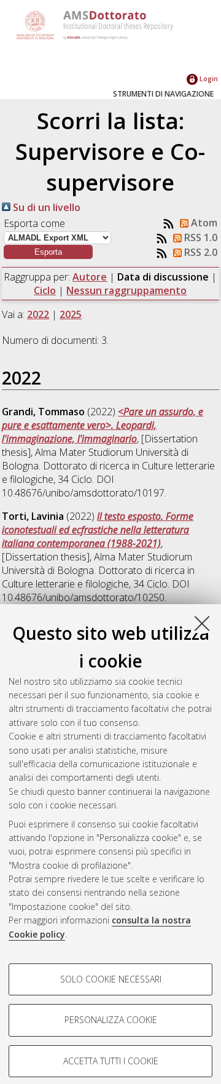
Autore (89, 277)
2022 (38, 314)
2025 (71, 314)
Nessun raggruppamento (126, 290)
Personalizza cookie (110, 1020)
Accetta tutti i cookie (110, 1061)
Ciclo (45, 290)
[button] (48, 252)
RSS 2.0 (199, 252)
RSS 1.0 (199, 237)
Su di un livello (45, 207)
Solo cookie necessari (110, 979)
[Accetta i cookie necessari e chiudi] (202, 623)
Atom (202, 222)
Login (208, 78)
